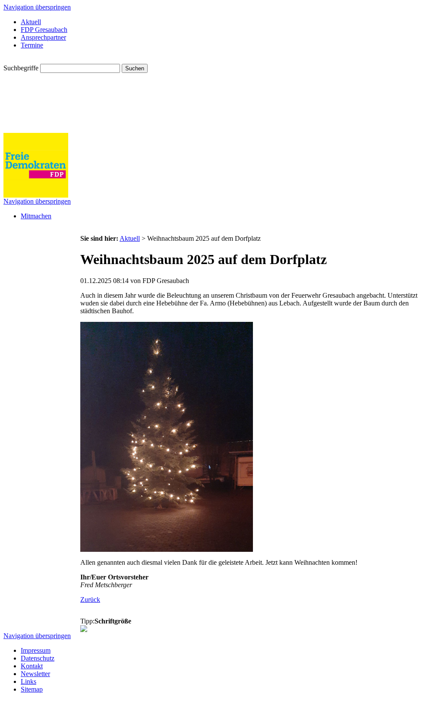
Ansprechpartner (43, 37)
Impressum (36, 650)
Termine (32, 45)
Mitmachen (36, 216)
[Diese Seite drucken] (83, 615)
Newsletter (35, 673)
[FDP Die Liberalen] (35, 195)
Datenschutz (37, 658)
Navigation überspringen (37, 7)
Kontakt (32, 666)
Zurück (90, 599)
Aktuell (31, 21)
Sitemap (32, 689)
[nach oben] (83, 629)
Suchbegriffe (20, 68)
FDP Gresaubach (44, 29)
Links (28, 681)
